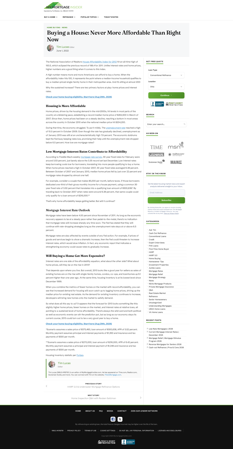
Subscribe (166, 200)
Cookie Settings (107, 431)
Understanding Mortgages (160, 306)
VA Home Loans (156, 312)
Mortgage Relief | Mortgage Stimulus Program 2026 (165, 339)
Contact (122, 411)
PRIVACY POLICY (73, 431)
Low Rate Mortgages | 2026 (161, 329)
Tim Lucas (62, 46)
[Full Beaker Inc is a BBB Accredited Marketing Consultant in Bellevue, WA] (157, 104)
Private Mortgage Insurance (161, 287)
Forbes (80, 355)
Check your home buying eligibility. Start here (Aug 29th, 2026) (79, 96)
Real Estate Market (157, 293)
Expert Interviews (157, 242)
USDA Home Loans (157, 309)
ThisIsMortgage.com (112, 375)
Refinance (68, 17)
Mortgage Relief (156, 274)
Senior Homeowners (158, 299)
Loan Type (152, 70)
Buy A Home (50, 17)
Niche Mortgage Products (160, 283)
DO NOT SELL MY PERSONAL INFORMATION (136, 431)
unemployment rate (115, 127)
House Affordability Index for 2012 (100, 61)
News (64, 27)
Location (152, 81)
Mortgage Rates (156, 271)
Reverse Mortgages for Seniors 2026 (165, 344)
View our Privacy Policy (171, 213)
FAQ (101, 411)
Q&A (151, 290)
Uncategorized (155, 302)
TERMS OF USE (90, 431)
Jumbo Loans (154, 268)
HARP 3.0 (153, 255)
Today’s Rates (111, 17)
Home (78, 411)
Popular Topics (89, 17)
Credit (151, 239)
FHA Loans (153, 246)
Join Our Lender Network (144, 411)
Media (110, 411)
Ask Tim (152, 230)
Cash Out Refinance (157, 233)
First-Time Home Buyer (159, 249)
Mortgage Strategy (157, 277)
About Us (90, 411)
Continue (164, 95)
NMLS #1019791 (58, 431)
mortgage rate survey (91, 157)
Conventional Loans (157, 236)
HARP (151, 252)
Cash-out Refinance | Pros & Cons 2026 (166, 347)
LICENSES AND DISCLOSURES (169, 431)
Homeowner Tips (156, 261)
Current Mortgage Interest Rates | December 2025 (164, 333)
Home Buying (53, 27)
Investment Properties (159, 265)
